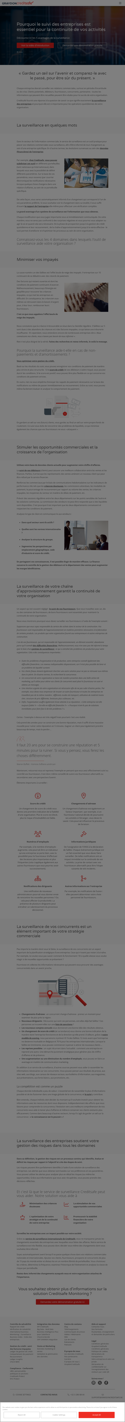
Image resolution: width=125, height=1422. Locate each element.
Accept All (97, 1415)
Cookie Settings (59, 1415)
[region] (62, 1412)
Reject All (22, 1415)
